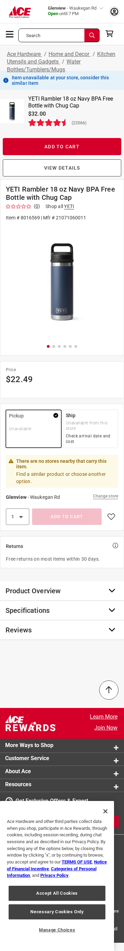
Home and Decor (70, 54)
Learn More (103, 716)
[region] (57, 876)
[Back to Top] (108, 690)
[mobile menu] (10, 33)
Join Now (105, 727)
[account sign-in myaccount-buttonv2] (114, 11)
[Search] (92, 35)
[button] (62, 282)
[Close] (105, 811)
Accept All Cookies (57, 893)
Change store (105, 496)
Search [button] (33, 35)
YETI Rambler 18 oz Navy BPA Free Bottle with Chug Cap (70, 102)
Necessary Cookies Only (56, 911)
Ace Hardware (24, 54)
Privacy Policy (54, 875)
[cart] (111, 34)
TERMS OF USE (77, 861)
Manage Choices (57, 929)
